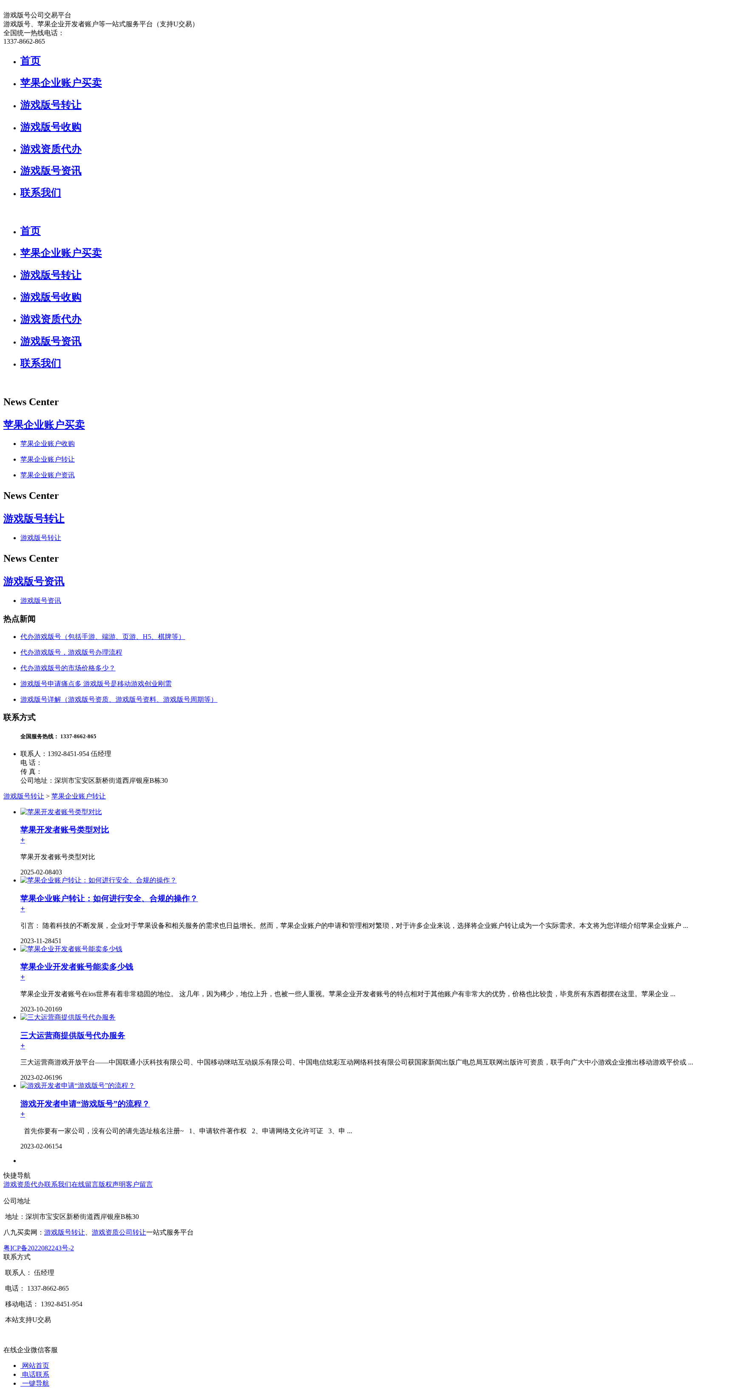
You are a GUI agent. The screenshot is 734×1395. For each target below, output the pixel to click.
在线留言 (85, 1184)
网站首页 (34, 1365)
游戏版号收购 (51, 126)
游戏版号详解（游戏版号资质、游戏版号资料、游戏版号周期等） (118, 699)
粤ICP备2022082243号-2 (38, 1248)
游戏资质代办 (51, 148)
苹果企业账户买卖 (61, 82)
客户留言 (139, 1184)
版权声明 (112, 1184)
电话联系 (34, 1374)
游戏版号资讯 (51, 170)
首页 (30, 60)
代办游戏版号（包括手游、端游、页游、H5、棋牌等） (102, 636)
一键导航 (34, 1383)
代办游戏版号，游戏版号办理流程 (71, 652)
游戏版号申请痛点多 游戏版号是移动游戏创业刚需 (96, 683)
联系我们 (40, 192)
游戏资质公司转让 (119, 1232)
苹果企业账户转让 (47, 459)
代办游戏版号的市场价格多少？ (68, 668)
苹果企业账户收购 (47, 443)
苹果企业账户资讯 (47, 475)
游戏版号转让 (51, 104)
